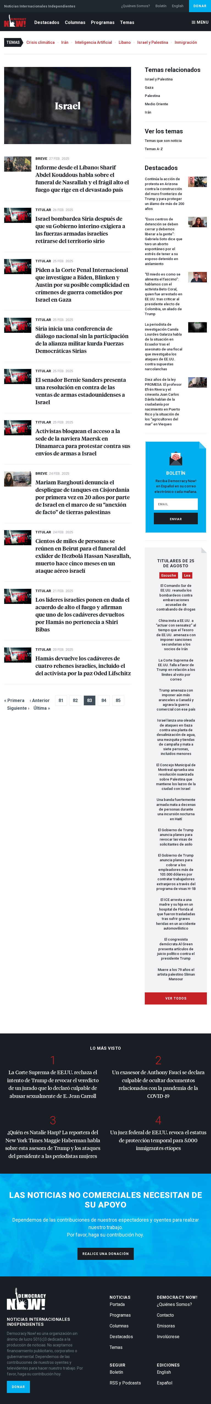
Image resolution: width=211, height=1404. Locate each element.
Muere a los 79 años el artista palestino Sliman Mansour (176, 974)
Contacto (165, 1315)
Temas (127, 22)
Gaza (149, 87)
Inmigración (186, 42)
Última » (42, 708)
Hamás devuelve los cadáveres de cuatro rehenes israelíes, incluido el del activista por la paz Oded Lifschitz (83, 665)
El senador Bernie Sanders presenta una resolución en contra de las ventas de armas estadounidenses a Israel (80, 391)
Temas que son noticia (163, 141)
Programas (103, 22)
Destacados (46, 22)
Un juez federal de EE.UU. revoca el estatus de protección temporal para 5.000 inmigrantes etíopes (158, 1140)
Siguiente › (18, 708)
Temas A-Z (154, 149)
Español (164, 1383)
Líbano (125, 42)
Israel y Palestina (152, 42)
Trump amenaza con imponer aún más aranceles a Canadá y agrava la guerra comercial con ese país (176, 699)
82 (75, 700)
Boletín (161, 6)
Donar (200, 6)
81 (61, 700)
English (178, 6)
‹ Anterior (40, 700)
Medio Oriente (156, 104)
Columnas (75, 22)
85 (118, 700)
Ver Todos (176, 998)
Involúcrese (168, 1336)
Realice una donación (105, 1254)
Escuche (168, 575)
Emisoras (166, 1326)
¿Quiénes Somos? (135, 6)
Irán (64, 42)
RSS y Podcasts (125, 1383)
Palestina (152, 96)
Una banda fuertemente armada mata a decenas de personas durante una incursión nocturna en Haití (176, 809)
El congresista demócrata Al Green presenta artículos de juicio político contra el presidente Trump (176, 948)
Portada (117, 1304)
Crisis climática (40, 42)
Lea (187, 575)
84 (103, 700)
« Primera (14, 700)
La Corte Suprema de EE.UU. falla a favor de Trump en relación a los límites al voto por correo (176, 669)
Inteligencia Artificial (93, 42)
